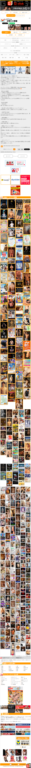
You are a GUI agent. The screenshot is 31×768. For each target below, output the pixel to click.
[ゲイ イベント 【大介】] (23, 540)
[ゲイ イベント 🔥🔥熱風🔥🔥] (21, 444)
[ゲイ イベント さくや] (17, 538)
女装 (2, 681)
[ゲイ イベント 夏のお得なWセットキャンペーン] (27, 295)
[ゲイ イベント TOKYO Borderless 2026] (11, 332)
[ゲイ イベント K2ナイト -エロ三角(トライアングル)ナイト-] (23, 533)
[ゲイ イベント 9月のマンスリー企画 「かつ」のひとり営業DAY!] (17, 634)
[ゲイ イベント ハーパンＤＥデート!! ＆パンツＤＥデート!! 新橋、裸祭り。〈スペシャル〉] (19, 365)
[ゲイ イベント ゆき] (7, 585)
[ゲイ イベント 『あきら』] (17, 565)
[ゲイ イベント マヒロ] (28, 560)
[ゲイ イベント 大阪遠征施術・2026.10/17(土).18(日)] (28, 651)
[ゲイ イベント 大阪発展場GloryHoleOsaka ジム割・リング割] (28, 575)
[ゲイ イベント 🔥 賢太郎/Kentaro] (23, 608)
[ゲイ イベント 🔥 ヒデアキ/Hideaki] (12, 624)
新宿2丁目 (26, 667)
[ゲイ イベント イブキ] (7, 571)
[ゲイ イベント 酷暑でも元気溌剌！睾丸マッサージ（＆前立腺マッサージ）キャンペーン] (19, 308)
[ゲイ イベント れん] (2, 577)
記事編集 (11, 34)
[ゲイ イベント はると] (17, 606)
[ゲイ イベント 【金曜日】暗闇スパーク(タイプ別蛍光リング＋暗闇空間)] (28, 580)
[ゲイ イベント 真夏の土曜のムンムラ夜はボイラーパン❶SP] (4, 368)
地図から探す (24, 12)
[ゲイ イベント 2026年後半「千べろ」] (2, 489)
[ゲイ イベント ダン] (12, 631)
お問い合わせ (14, 764)
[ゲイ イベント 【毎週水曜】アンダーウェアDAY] (23, 558)
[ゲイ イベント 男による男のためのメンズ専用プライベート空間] (19, 265)
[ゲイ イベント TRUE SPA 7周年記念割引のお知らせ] (19, 254)
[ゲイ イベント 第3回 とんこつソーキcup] (15, 467)
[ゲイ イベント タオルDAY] (17, 531)
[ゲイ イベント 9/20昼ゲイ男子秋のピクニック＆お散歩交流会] (2, 597)
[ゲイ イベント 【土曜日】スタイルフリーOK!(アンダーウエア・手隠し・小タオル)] (11, 387)
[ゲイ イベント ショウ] (23, 638)
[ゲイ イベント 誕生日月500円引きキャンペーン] (4, 238)
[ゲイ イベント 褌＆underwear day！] (21, 428)
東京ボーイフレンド (8, 149)
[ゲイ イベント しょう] (17, 524)
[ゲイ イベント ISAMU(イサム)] (11, 341)
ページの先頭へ (22, 764)
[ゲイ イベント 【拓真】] (7, 549)
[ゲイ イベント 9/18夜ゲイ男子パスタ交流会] (12, 597)
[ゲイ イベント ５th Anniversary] (19, 243)
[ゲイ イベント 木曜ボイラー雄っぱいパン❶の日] (7, 556)
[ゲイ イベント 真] (28, 412)
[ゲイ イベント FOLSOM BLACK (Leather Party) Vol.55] (17, 579)
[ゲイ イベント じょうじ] (2, 645)
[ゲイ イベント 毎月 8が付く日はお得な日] (23, 600)
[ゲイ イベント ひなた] (2, 590)
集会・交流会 (26, 54)
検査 (19, 57)
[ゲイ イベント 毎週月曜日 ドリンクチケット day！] (12, 570)
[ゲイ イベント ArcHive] (27, 218)
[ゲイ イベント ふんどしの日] (3, 422)
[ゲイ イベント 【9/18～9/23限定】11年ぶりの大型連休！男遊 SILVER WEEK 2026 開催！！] (28, 590)
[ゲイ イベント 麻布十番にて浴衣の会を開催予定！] (17, 641)
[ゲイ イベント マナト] (4, 387)
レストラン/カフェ (15, 678)
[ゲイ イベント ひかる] (2, 563)
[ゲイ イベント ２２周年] (19, 297)
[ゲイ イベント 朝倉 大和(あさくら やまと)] (23, 628)
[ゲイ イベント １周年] (9, 467)
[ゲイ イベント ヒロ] (28, 524)
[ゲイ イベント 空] (27, 309)
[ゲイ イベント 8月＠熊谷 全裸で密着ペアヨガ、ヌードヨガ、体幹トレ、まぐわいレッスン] (28, 439)
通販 (22, 683)
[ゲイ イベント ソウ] (28, 529)
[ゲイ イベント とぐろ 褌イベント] (2, 604)
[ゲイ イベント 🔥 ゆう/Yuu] (7, 521)
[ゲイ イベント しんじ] (3, 434)
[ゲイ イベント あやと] (17, 593)
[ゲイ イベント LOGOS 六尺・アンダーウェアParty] (21, 452)
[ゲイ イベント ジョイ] (28, 514)
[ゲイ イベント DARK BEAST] (12, 521)
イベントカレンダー (20, 15)
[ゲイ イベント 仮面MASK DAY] (28, 555)
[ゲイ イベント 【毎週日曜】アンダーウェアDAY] (3, 428)
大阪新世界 (11, 670)
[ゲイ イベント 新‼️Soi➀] (17, 600)
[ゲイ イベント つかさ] (7, 497)
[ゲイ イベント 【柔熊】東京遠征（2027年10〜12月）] (28, 494)
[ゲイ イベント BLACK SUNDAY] (3, 413)
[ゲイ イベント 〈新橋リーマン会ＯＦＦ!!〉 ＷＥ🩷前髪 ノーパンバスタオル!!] (15, 459)
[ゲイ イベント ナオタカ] (28, 499)
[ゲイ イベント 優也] (27, 355)
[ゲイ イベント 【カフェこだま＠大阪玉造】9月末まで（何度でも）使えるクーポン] (11, 368)
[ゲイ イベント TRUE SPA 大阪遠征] (27, 328)
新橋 (2, 667)
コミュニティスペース (15, 681)
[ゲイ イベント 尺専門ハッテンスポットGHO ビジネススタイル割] (28, 621)
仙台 (10, 666)
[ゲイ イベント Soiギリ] (2, 543)
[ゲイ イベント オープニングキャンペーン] (19, 284)
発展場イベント (23, 44)
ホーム (6, 12)
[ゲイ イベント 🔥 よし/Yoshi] (23, 612)
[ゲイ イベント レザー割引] (21, 459)
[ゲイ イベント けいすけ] (2, 503)
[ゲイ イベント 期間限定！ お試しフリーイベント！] (27, 201)
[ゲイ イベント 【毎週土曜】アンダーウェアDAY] (4, 351)
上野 (17, 666)
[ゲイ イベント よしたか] (17, 517)
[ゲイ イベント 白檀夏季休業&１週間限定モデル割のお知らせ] (19, 232)
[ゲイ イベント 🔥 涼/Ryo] (23, 579)
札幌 (2, 666)
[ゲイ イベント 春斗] (7, 619)
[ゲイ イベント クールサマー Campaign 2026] (4, 289)
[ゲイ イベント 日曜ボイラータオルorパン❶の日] (15, 412)
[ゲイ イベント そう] (12, 512)
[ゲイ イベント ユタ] (28, 540)
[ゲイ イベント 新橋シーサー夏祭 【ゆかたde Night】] (19, 403)
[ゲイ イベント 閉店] (4, 278)
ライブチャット (24, 681)
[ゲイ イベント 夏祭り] (2, 536)
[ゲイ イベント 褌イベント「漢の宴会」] (3, 443)
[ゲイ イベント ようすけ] (23, 547)
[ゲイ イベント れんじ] (12, 584)
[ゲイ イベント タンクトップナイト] (2, 638)
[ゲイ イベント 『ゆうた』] (7, 504)
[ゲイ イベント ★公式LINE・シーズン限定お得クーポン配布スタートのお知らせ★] (27, 362)
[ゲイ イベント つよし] (9, 413)
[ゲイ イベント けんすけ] (7, 535)
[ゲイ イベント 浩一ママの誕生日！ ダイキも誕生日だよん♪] (4, 226)
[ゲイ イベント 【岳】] (17, 489)
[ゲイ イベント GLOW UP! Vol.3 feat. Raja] (4, 299)
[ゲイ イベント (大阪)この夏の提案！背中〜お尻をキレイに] (11, 232)
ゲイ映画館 (13, 684)
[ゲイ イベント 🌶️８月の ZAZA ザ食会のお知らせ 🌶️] (19, 353)
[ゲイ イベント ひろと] (12, 563)
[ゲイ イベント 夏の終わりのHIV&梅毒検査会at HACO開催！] (4, 256)
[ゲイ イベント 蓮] (28, 570)
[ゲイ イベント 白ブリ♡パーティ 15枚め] (21, 421)
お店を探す (15, 12)
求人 (15, 47)
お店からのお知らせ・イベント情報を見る (22, 656)
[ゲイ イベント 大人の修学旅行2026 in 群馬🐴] (28, 468)
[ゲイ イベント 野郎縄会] (19, 275)
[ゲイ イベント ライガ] (2, 496)
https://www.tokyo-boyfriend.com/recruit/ (12, 145)
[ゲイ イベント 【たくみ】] (4, 309)
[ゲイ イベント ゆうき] (17, 551)
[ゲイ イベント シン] (2, 617)
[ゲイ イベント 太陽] (23, 489)
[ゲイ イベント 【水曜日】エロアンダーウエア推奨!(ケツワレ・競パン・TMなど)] (28, 631)
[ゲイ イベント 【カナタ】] (27, 371)
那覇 (2, 672)
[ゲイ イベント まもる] (27, 382)
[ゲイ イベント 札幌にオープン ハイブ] (21, 481)
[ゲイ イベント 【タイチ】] (7, 639)
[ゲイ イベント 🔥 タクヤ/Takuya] (23, 575)
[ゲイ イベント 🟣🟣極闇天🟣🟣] (11, 203)
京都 (17, 669)
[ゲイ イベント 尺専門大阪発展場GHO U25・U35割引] (28, 606)
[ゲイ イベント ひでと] (12, 496)
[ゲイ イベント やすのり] (2, 583)
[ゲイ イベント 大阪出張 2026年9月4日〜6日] (28, 550)
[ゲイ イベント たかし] (12, 557)
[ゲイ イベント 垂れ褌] (19, 393)
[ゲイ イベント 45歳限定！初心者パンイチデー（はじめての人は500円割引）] (27, 258)
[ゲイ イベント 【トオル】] (27, 228)
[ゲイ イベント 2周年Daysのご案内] (4, 334)
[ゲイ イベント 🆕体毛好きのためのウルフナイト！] (28, 616)
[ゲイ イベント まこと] (12, 544)
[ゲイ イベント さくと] (2, 549)
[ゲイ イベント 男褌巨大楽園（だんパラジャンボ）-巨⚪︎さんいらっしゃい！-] (21, 413)
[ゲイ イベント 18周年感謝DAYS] (21, 465)
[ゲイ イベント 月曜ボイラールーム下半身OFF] (12, 590)
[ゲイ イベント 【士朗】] (2, 523)
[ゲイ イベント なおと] (7, 625)
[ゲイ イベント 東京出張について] (23, 554)
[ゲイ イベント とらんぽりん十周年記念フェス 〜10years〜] (15, 428)
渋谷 (10, 667)
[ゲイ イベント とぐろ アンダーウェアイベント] (12, 537)
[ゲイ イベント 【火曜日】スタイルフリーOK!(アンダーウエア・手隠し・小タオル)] (28, 519)
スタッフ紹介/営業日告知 (15, 50)
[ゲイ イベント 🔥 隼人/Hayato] (23, 586)
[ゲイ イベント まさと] (17, 572)
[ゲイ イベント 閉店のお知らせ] (15, 478)
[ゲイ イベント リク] (11, 287)
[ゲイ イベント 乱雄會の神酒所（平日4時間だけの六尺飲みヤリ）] (17, 558)
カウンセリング (14, 683)
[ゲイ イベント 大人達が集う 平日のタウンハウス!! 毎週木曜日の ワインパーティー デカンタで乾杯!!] (12, 577)
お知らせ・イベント (25, 40)
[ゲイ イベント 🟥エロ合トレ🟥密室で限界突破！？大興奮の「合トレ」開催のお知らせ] (9, 430)
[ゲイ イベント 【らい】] (12, 617)
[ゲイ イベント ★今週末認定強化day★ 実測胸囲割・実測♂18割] (11, 396)
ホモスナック (14, 677)
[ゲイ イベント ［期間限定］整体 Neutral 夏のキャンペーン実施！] (27, 393)
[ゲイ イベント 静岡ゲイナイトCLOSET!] (19, 341)
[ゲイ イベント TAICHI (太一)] (23, 623)
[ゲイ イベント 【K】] (9, 453)
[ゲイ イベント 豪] (19, 223)
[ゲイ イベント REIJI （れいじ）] (11, 223)
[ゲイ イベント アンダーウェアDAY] (19, 290)
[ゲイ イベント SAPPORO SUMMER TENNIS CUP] (9, 445)
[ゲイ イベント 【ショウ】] (12, 645)
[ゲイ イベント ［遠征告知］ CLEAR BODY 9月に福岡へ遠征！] (12, 638)
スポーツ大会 (11, 54)
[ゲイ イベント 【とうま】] (11, 276)
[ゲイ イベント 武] (23, 648)
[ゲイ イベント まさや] (3, 451)
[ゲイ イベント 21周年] (9, 482)
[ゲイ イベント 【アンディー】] (27, 302)
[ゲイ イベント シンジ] (27, 335)
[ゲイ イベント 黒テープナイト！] (28, 545)
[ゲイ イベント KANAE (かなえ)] (4, 325)
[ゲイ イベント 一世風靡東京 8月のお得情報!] (4, 343)
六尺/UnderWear (15, 40)
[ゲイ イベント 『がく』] (17, 503)
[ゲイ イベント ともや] (28, 489)
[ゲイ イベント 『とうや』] (7, 598)
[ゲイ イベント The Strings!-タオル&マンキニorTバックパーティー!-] (23, 604)
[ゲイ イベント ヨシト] (28, 626)
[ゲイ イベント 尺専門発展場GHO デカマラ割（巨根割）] (28, 636)
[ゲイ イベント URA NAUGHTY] (12, 504)
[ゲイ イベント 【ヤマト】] (4, 317)
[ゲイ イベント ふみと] (7, 632)
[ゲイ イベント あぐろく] (9, 438)
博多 (25, 670)
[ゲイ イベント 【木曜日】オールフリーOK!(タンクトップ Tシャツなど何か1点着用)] (28, 600)
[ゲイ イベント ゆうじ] (7, 563)
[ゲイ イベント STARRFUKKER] (4, 214)
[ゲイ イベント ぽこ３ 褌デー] (4, 399)
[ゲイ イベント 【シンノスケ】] (27, 267)
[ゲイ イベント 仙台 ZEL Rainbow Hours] (7, 542)
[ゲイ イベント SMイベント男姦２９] (11, 356)
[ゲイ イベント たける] (2, 556)
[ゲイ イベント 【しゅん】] (7, 512)
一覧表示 (6, 32)
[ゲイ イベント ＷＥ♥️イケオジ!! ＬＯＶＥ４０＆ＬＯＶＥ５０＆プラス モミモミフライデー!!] (7, 645)
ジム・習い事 (24, 678)
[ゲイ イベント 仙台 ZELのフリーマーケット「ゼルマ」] (12, 550)
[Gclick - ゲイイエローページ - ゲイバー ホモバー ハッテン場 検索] (15, 3)
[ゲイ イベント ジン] (28, 504)
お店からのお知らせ (11, 15)
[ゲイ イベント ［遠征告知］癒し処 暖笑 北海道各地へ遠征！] (11, 214)
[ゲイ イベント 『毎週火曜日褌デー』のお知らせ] (7, 528)
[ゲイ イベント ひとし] (17, 510)
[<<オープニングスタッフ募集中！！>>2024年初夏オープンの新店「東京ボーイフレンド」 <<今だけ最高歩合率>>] (8, 67)
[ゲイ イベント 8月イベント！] (19, 315)
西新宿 (17, 667)
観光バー (23, 677)
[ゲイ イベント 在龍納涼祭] (4, 267)
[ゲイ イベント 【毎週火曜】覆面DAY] (23, 597)
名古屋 (10, 669)
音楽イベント (19, 54)
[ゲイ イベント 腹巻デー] (28, 423)
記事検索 (20, 34)
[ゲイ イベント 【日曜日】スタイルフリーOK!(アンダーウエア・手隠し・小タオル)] (15, 443)
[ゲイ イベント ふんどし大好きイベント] (11, 323)
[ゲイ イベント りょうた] (28, 455)
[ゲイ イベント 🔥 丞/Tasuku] (23, 526)
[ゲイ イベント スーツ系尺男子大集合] (23, 544)
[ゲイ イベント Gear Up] (19, 204)
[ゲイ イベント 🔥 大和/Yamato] (17, 496)
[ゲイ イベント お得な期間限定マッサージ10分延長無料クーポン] (27, 288)
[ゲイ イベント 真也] (23, 561)
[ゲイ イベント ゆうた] (23, 503)
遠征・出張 (25, 47)
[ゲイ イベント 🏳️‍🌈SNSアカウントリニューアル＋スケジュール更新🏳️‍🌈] (4, 247)
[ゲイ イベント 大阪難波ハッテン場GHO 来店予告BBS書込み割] (28, 595)
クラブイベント (8, 44)
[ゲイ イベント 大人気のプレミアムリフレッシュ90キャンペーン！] (11, 360)
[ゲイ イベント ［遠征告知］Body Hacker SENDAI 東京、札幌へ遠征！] (15, 419)
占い (2, 683)
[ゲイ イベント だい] (12, 489)
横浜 (2, 669)
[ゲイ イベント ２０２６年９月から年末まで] (23, 521)
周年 (5, 40)
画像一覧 (15, 32)
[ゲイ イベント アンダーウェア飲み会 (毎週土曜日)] (19, 384)
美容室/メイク (4, 680)
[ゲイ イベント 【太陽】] (23, 516)
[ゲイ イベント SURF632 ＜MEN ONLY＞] (19, 375)
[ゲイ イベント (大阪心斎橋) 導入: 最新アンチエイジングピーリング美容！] (11, 314)
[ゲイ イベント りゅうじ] (7, 591)
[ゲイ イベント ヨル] (7, 490)
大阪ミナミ (3, 670)
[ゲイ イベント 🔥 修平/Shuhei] (12, 529)
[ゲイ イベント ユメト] (12, 652)
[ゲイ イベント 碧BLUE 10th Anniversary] (4, 204)
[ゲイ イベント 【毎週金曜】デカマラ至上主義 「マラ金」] (23, 615)
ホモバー (3, 677)
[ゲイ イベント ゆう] (2, 516)
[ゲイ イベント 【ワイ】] (11, 303)
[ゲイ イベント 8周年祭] (9, 474)
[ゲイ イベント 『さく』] (2, 509)
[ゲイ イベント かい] (11, 252)
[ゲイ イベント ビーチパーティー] (21, 472)
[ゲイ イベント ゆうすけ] (2, 529)
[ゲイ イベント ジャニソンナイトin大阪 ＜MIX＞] (2, 625)
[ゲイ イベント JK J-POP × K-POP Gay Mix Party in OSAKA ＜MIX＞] (23, 509)
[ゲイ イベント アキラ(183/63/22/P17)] (28, 585)
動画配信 (3, 684)
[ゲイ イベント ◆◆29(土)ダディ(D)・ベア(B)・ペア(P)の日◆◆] (19, 332)
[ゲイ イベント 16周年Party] (19, 323)
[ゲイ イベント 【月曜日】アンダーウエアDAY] (28, 535)
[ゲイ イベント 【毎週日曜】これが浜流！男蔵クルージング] (28, 417)
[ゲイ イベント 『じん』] (11, 378)
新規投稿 (24, 32)
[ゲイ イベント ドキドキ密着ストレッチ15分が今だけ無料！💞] (27, 250)
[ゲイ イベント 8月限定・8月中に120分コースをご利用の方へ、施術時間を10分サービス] (11, 241)
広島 (17, 670)
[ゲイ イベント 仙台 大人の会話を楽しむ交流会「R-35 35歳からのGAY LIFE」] (17, 648)
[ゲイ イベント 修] (28, 646)
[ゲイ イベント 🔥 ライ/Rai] (17, 586)
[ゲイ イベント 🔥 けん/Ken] (23, 583)
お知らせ (5, 47)
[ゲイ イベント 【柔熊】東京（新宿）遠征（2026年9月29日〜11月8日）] (23, 643)
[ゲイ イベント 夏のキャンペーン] (27, 240)
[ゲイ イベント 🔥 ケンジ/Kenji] (7, 605)
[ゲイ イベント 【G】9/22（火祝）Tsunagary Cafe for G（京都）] (23, 550)
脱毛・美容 (4, 57)
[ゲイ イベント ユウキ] (28, 446)
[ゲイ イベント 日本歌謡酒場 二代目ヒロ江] (2, 570)
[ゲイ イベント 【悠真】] (2, 631)
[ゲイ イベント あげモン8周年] (27, 346)
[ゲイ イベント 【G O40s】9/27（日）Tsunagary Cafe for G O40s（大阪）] (23, 523)
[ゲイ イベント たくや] (2, 610)
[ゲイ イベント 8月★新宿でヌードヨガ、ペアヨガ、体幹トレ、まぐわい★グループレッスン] (4, 357)
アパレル (13, 680)
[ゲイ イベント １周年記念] (19, 214)
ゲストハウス (4, 678)
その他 (26, 57)
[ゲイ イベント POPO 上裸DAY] (15, 450)
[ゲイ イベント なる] (23, 633)
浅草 (25, 666)
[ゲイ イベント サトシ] (28, 611)
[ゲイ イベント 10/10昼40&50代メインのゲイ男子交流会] (17, 545)
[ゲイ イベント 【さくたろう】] (7, 612)
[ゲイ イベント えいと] (23, 565)
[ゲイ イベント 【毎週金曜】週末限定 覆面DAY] (23, 569)
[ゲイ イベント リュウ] (9, 421)
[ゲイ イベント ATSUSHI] (11, 296)
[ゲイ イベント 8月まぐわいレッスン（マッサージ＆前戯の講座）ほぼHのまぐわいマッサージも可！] (11, 260)
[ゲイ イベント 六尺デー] (28, 432)
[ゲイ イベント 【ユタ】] (27, 208)
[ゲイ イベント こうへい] (21, 436)
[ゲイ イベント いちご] (23, 496)
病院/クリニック (24, 680)
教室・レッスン (4, 54)
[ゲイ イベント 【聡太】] (12, 610)
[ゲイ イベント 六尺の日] (23, 572)
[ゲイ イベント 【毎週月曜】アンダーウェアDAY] (23, 590)
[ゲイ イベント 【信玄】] (15, 436)
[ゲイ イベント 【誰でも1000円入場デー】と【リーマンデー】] (23, 619)
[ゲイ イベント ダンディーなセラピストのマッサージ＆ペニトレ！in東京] (28, 565)
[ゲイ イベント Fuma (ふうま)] (11, 349)
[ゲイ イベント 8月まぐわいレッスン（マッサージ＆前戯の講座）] (4, 377)
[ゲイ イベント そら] (7, 578)
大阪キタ (25, 669)
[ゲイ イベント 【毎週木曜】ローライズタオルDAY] (23, 593)
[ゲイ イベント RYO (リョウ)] (11, 267)
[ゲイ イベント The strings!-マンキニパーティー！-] (23, 530)
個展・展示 (11, 57)
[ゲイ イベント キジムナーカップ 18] (3, 475)
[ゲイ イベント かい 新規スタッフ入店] (27, 279)
